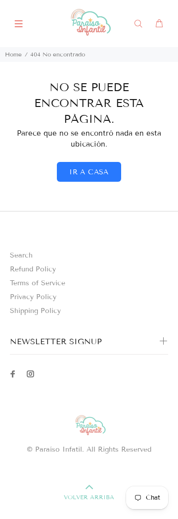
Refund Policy (33, 269)
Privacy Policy (33, 297)
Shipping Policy (35, 311)
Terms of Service (37, 283)
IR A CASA (89, 172)
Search (21, 255)
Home (13, 54)
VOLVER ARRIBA (89, 497)
